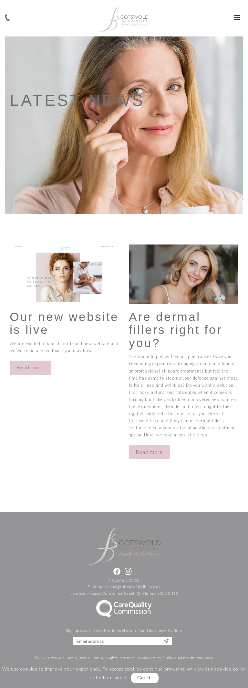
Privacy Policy (149, 657)
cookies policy (230, 669)
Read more (30, 367)
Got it (144, 677)
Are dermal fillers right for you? (175, 330)
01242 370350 (126, 580)
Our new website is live (64, 323)
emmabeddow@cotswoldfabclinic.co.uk (126, 586)
